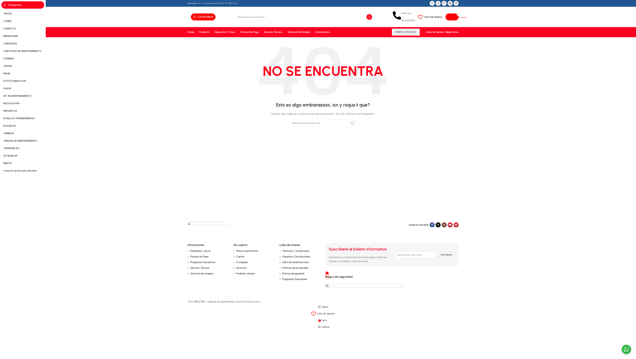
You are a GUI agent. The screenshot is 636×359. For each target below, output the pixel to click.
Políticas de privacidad (295, 267)
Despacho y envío (200, 250)
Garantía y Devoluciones (296, 256)
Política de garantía (293, 273)
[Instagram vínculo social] (444, 3)
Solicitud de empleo (201, 273)
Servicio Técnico (200, 267)
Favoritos (241, 267)
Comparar (242, 262)
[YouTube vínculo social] (450, 3)
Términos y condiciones (295, 250)
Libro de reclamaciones (295, 262)
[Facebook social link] (432, 3)
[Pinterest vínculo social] (456, 3)
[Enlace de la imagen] (208, 224)
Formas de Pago (199, 256)
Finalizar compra (245, 273)
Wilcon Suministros (247, 250)
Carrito (240, 256)
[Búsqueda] (369, 17)
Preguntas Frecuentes (202, 262)
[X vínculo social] (438, 3)
